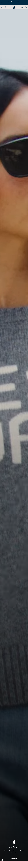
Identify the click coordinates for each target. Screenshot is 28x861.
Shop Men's (9, 856)
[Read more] (14, 2)
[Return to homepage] (14, 7)
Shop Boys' (14, 858)
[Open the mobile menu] (2, 7)
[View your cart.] (25, 7)
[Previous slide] (1, 2)
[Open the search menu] (5, 7)
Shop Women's (18, 856)
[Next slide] (26, 2)
